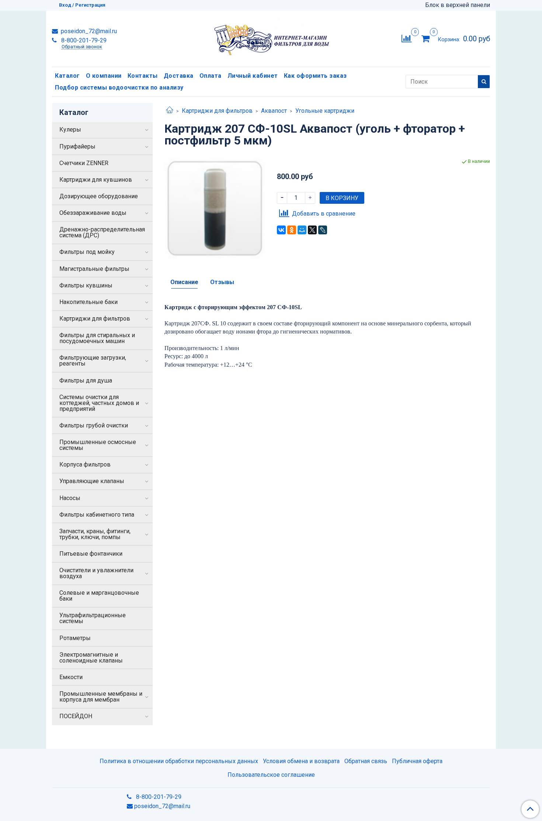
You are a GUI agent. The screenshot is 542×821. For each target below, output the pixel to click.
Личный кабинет (252, 75)
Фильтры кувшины (85, 285)
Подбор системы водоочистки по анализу (119, 87)
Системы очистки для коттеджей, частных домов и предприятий (99, 403)
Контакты (143, 75)
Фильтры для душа (85, 380)
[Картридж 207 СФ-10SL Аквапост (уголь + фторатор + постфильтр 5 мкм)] (214, 208)
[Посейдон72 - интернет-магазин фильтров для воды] (271, 37)
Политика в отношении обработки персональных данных (179, 761)
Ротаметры (75, 638)
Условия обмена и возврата (301, 761)
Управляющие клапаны (91, 481)
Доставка (179, 75)
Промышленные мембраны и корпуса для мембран (100, 696)
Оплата (210, 75)
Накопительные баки (88, 301)
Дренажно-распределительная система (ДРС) (102, 232)
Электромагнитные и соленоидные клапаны (91, 657)
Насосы (69, 498)
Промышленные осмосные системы (97, 445)
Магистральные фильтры (94, 268)
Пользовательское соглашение (271, 774)
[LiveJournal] (322, 230)
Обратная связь (365, 761)
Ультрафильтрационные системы (92, 618)
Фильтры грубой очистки (93, 425)
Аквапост (274, 110)
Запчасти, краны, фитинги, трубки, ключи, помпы (95, 534)
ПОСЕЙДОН (75, 716)
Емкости (71, 677)
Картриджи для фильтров (217, 110)
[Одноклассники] (291, 230)
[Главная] (169, 110)
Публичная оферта (417, 761)
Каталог (67, 75)
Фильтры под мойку (87, 251)
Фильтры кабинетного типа (96, 514)
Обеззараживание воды (92, 212)
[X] (312, 230)
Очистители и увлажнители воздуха (96, 573)
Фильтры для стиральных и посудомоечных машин (97, 338)
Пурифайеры (77, 146)
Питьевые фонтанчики (90, 553)
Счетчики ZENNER (83, 163)
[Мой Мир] (302, 230)
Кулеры (70, 129)
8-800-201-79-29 (83, 40)
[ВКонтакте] (281, 230)
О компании (104, 75)
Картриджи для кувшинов (95, 179)
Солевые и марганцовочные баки (99, 595)
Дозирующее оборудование (98, 196)
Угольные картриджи (324, 110)
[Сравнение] (406, 38)
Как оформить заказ (315, 75)
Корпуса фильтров (85, 464)
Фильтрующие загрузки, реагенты (92, 360)
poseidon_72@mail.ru (88, 31)
